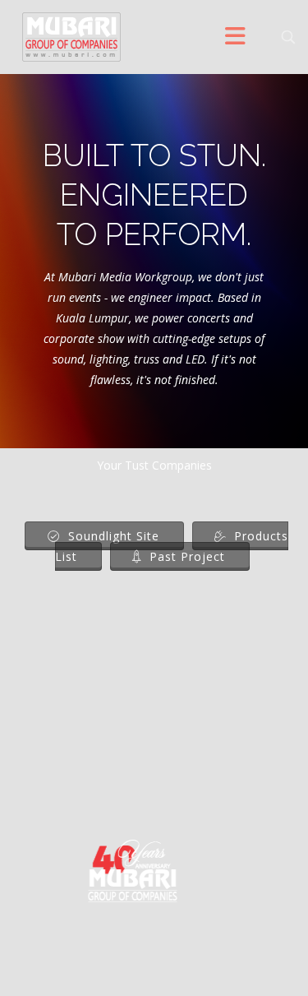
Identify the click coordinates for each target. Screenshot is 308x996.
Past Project (185, 556)
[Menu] (236, 37)
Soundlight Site (111, 536)
